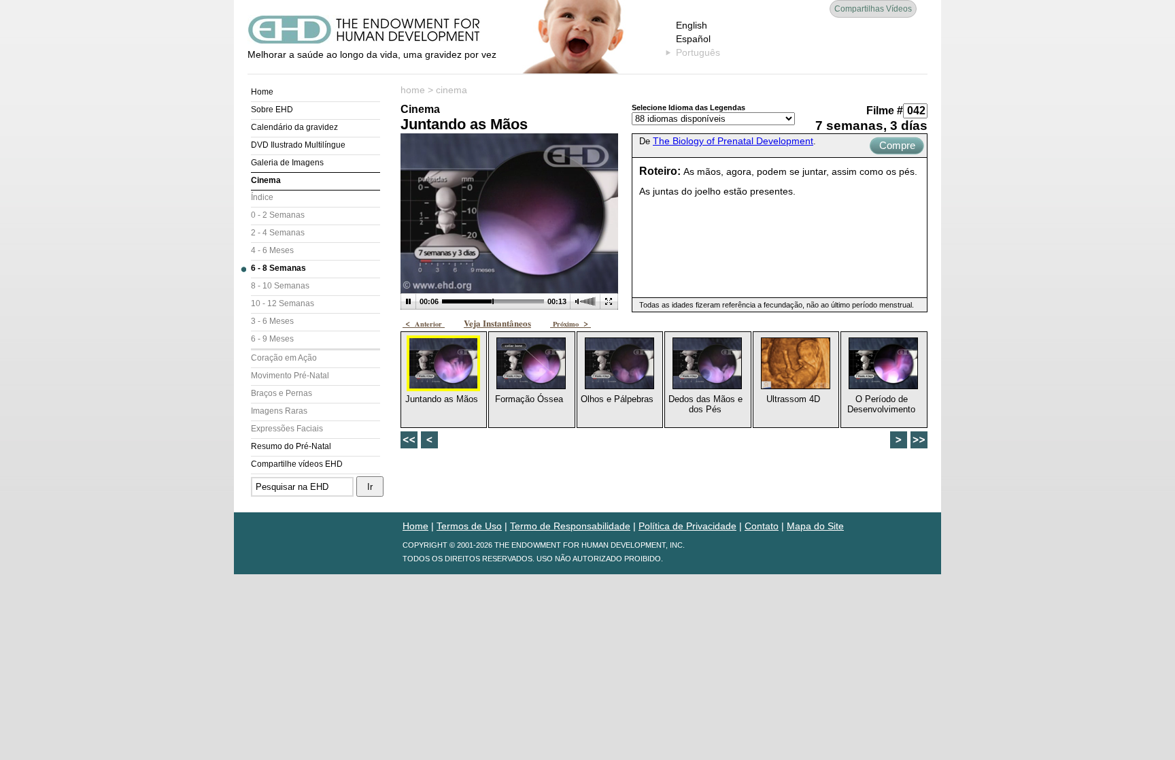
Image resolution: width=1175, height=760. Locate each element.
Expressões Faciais (287, 428)
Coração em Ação (284, 358)
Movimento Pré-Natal (290, 375)
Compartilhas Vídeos (873, 9)
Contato (762, 526)
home (413, 89)
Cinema (266, 180)
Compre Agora (897, 146)
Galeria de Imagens (287, 162)
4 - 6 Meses (272, 250)
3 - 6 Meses (272, 321)
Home (262, 92)
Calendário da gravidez (294, 127)
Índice (262, 197)
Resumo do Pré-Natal (291, 446)
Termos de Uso (469, 526)
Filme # (884, 110)
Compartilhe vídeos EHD (297, 464)
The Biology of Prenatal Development (733, 140)
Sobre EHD (272, 109)
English (691, 25)
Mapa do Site (815, 526)
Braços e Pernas (281, 393)
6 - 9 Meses (272, 339)
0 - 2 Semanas (278, 215)
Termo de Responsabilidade (570, 526)
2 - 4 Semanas (278, 232)
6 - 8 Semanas (278, 268)
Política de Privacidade (687, 526)
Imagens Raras (279, 411)
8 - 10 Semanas (280, 286)
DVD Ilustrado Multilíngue (298, 145)
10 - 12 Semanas (282, 303)
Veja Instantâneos (497, 322)
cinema (451, 89)
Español (693, 38)
